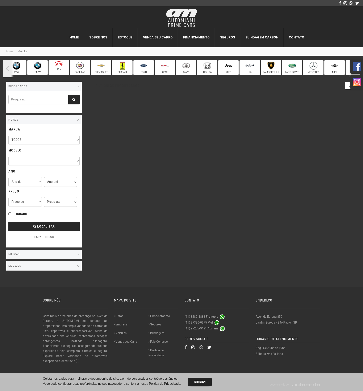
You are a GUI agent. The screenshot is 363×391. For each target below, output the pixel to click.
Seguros (227, 37)
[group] (16, 67)
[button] (7, 68)
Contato (296, 37)
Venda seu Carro (158, 37)
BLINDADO (20, 214)
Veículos (121, 333)
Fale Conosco (159, 341)
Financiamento (196, 37)
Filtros (13, 119)
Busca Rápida (17, 86)
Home (74, 37)
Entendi (199, 381)
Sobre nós (98, 37)
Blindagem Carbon (262, 37)
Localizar (45, 226)
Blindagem (157, 333)
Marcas (14, 254)
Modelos (14, 265)
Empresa (122, 324)
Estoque (125, 37)
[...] (77, 361)
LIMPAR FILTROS (44, 236)
